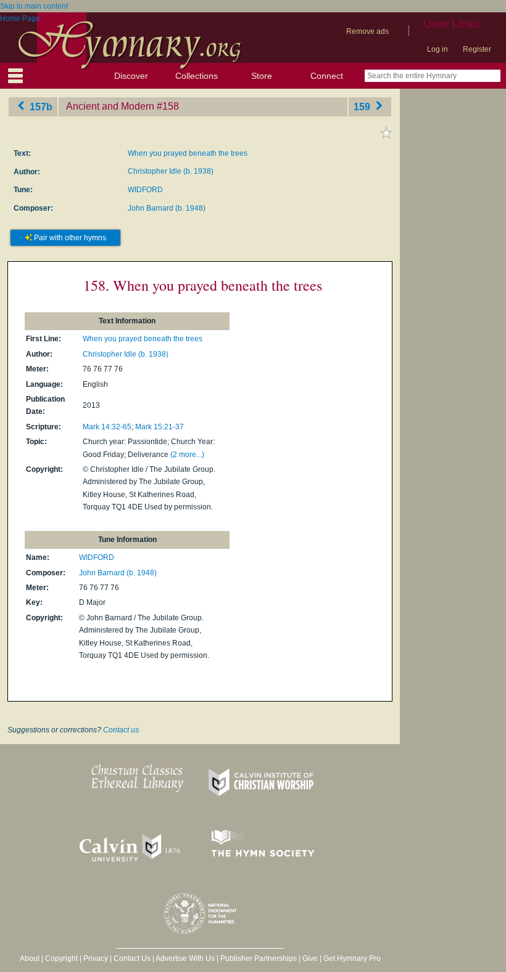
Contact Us (132, 958)
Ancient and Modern (110, 106)
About (29, 958)
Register (477, 49)
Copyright (61, 958)
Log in (437, 49)
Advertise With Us (185, 958)
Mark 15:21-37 (159, 427)
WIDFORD (145, 189)
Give (310, 958)
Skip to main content (34, 6)
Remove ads (367, 31)
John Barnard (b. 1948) (166, 208)
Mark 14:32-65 (107, 427)
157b (39, 106)
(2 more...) (187, 454)
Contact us (121, 730)
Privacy (95, 958)
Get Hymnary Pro (352, 958)
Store (261, 76)
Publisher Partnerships (258, 958)
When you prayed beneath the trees (187, 153)
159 (363, 106)
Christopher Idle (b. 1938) (171, 171)
